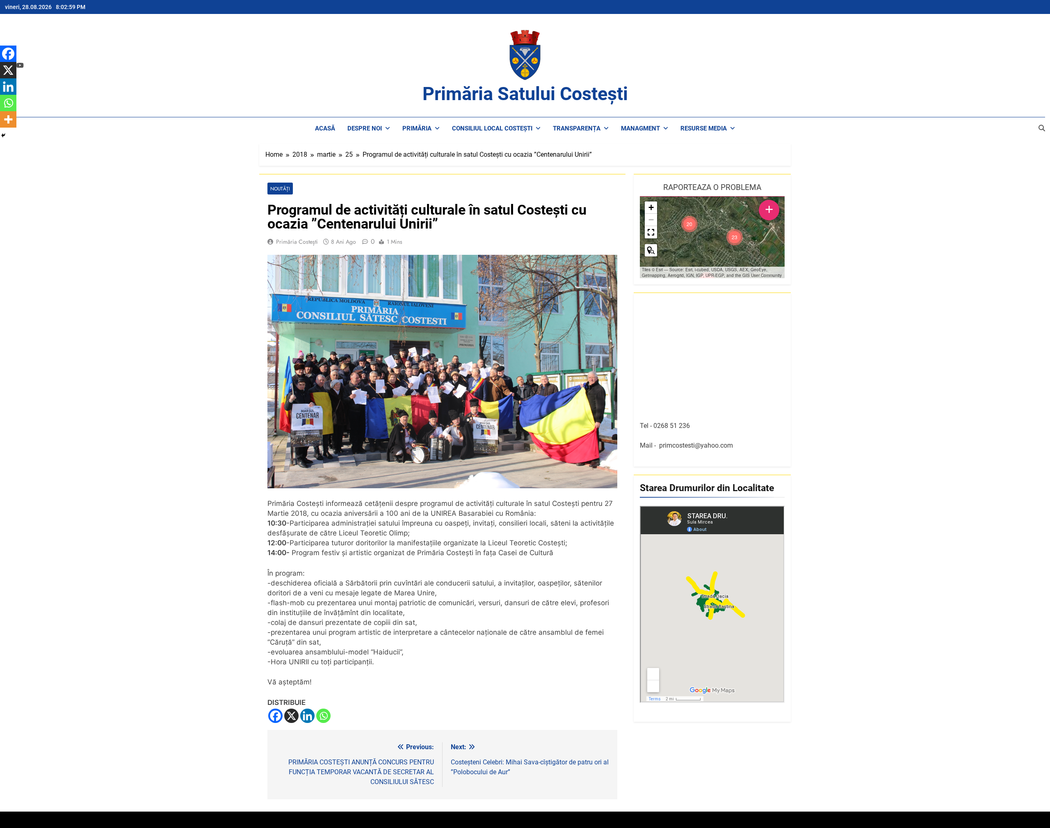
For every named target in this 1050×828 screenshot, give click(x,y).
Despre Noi (364, 128)
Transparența (576, 128)
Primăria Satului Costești (525, 94)
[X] (291, 716)
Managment (640, 128)
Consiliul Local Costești (492, 128)
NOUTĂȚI (280, 188)
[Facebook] (275, 716)
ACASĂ (325, 128)
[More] (8, 119)
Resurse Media (703, 128)
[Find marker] (651, 250)
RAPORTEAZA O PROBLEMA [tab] (712, 187)
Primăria (416, 128)
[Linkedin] (307, 716)
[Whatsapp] (323, 716)
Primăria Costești (297, 242)
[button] (734, 237)
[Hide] (3, 135)
